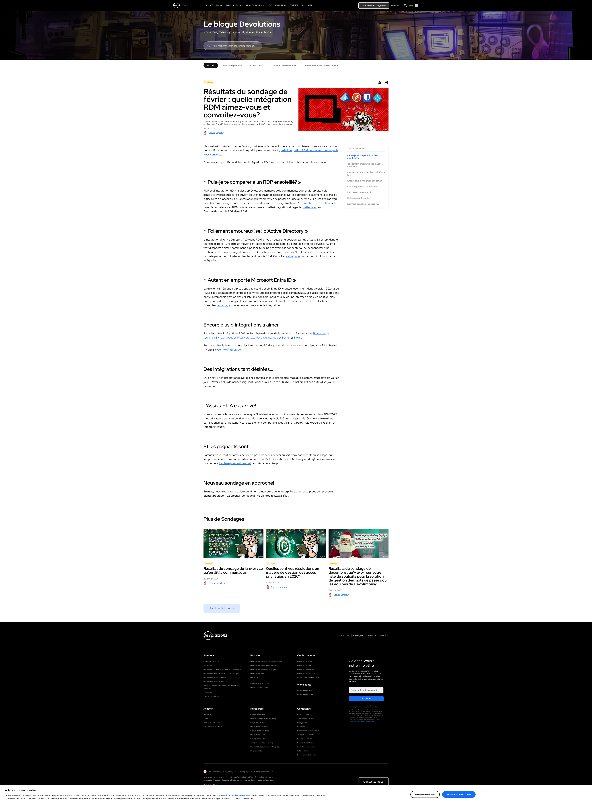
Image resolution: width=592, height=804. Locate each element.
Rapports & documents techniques (264, 747)
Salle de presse (303, 751)
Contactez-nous (373, 781)
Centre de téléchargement (374, 5)
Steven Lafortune (217, 132)
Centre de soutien (257, 715)
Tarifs (206, 719)
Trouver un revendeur (213, 727)
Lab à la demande (257, 739)
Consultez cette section (315, 203)
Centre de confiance (305, 743)
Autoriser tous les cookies (459, 794)
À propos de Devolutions (307, 719)
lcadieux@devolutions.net (235, 463)
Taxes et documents (305, 735)
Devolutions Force (257, 735)
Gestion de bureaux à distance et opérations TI (223, 669)
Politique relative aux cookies (236, 795)
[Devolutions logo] (215, 635)
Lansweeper (228, 337)
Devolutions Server (305, 695)
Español (384, 635)
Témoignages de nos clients (261, 743)
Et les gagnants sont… (358, 198)
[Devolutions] (180, 5)
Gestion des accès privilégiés (215, 677)
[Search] (405, 5)
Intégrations (208, 692)
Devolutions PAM (257, 673)
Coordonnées (303, 715)
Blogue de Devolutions (259, 731)
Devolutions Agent (304, 665)
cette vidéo (310, 207)
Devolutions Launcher (306, 673)
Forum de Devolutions (259, 723)
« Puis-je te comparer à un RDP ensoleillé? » (362, 156)
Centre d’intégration (230, 349)
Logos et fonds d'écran (306, 755)
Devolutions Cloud (304, 691)
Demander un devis (212, 723)
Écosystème (302, 723)
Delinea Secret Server (276, 337)
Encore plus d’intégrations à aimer (364, 181)
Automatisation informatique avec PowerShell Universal (222, 687)
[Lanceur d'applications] (416, 5)
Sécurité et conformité (306, 747)
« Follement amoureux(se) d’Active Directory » (365, 165)
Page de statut (256, 751)
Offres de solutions (211, 661)
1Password (243, 337)
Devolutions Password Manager (263, 669)
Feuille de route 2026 (259, 687)
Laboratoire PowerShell (284, 65)
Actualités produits (232, 65)
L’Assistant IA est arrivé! (359, 192)
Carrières (301, 727)
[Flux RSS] (379, 82)
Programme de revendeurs (308, 731)
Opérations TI (257, 65)
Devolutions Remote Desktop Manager (266, 661)
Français (358, 635)
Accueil (210, 65)
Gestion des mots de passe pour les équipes (221, 673)
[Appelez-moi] (411, 5)
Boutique (207, 715)
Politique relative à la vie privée (363, 721)
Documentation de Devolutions (263, 719)
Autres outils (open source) (308, 677)
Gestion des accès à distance (215, 681)
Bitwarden (319, 333)
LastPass (256, 337)
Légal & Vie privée (304, 739)
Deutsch (371, 635)
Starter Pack (209, 665)
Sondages (208, 82)
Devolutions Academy (259, 727)
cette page (293, 256)
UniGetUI (254, 677)
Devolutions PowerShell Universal (263, 665)
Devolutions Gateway (305, 669)
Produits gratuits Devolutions (262, 683)
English (345, 635)
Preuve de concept (211, 696)
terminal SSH (212, 337)
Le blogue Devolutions (242, 24)
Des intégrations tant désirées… (363, 186)
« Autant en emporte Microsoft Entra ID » (366, 173)
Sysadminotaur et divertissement (321, 65)
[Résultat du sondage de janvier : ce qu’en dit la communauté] (233, 543)
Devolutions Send (304, 661)
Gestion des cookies (425, 794)
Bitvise (298, 337)
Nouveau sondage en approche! (363, 204)
